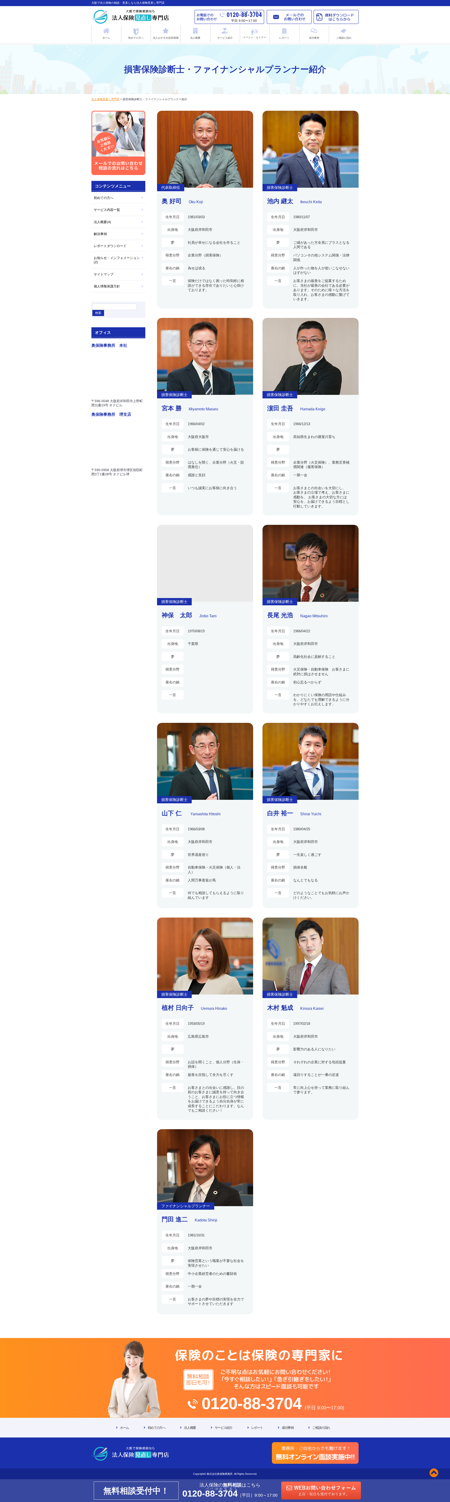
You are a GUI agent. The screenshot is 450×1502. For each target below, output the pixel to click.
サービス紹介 (223, 1428)
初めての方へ (103, 198)
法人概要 (190, 1428)
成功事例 (287, 1428)
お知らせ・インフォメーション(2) (117, 260)
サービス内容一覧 (107, 210)
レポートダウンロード (110, 246)
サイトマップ (103, 274)
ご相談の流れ (321, 1428)
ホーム (124, 1428)
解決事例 (100, 234)
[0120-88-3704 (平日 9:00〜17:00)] (225, 1343)
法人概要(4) (102, 222)
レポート (257, 1428)
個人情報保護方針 (107, 286)
